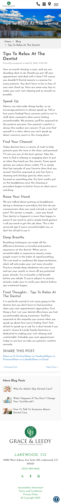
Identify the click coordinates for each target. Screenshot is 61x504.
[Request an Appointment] (44, 4)
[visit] (49, 4)
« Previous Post (10, 367)
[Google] (38, 476)
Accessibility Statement (30, 488)
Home (7, 41)
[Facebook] (30, 476)
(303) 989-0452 (30, 469)
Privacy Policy (30, 494)
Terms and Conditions (30, 491)
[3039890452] (38, 4)
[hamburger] (57, 4)
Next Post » (52, 367)
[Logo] (30, 436)
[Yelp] (22, 476)
